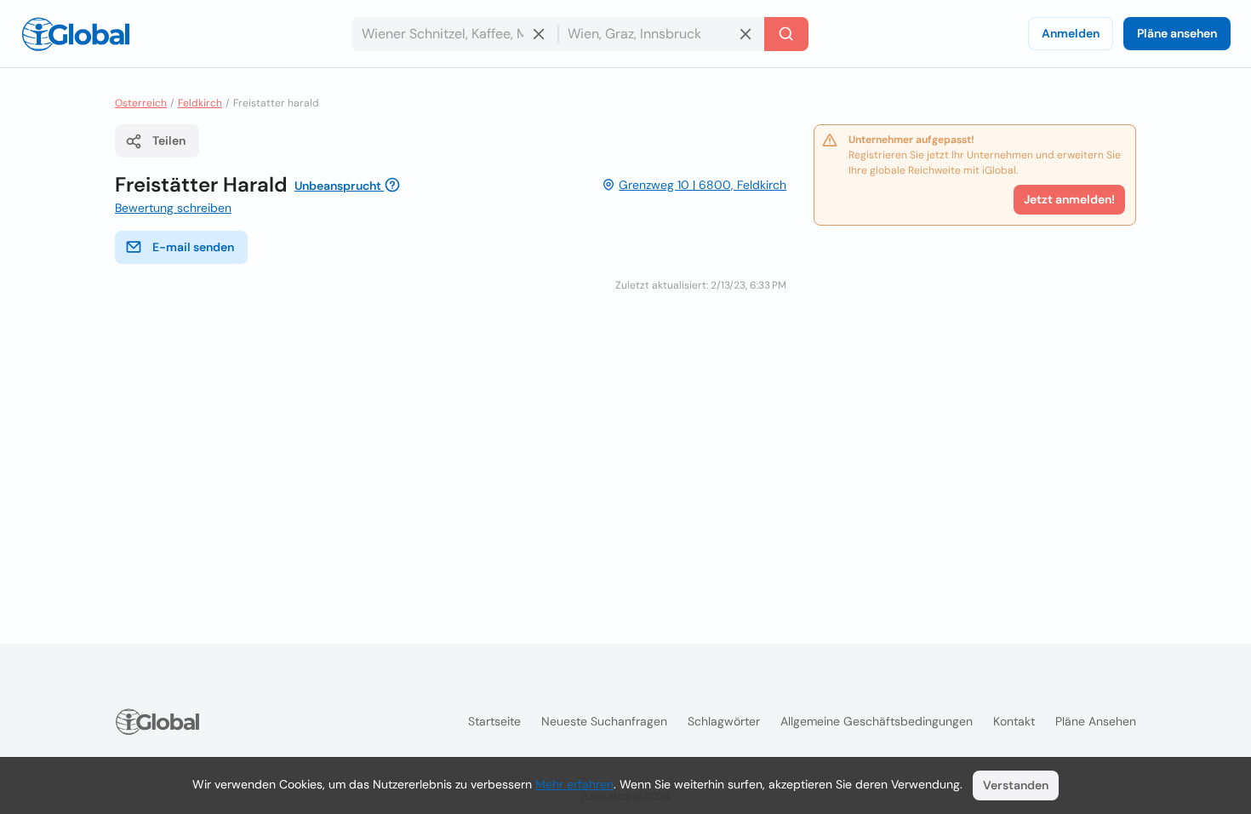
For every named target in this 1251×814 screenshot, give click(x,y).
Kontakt (1014, 721)
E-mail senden (193, 247)
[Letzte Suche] (786, 34)
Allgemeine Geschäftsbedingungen (876, 721)
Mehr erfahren (574, 784)
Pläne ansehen (1177, 33)
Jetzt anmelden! (1069, 199)
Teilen (169, 140)
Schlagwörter (724, 721)
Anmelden (1071, 33)
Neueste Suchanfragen (604, 721)
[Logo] (75, 34)
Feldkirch (200, 103)
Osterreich (141, 103)
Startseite (494, 721)
